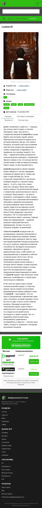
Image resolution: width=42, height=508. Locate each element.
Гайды (4, 424)
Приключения (6, 445)
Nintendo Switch (7, 473)
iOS (3, 479)
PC (5, 97)
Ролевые (5, 433)
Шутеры (4, 436)
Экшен (14, 104)
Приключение (29, 104)
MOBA (6, 108)
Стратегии (5, 442)
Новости (5, 415)
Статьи (4, 412)
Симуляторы (6, 449)
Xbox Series (6, 470)
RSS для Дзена (7, 494)
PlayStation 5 (6, 466)
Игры (10, 18)
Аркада (6, 104)
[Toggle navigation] (37, 3)
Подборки (5, 421)
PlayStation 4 (6, 476)
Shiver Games (20, 18)
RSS (3, 490)
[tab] (8, 116)
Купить (32, 361)
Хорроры (5, 455)
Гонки (20, 104)
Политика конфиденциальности (13, 497)
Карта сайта (6, 487)
